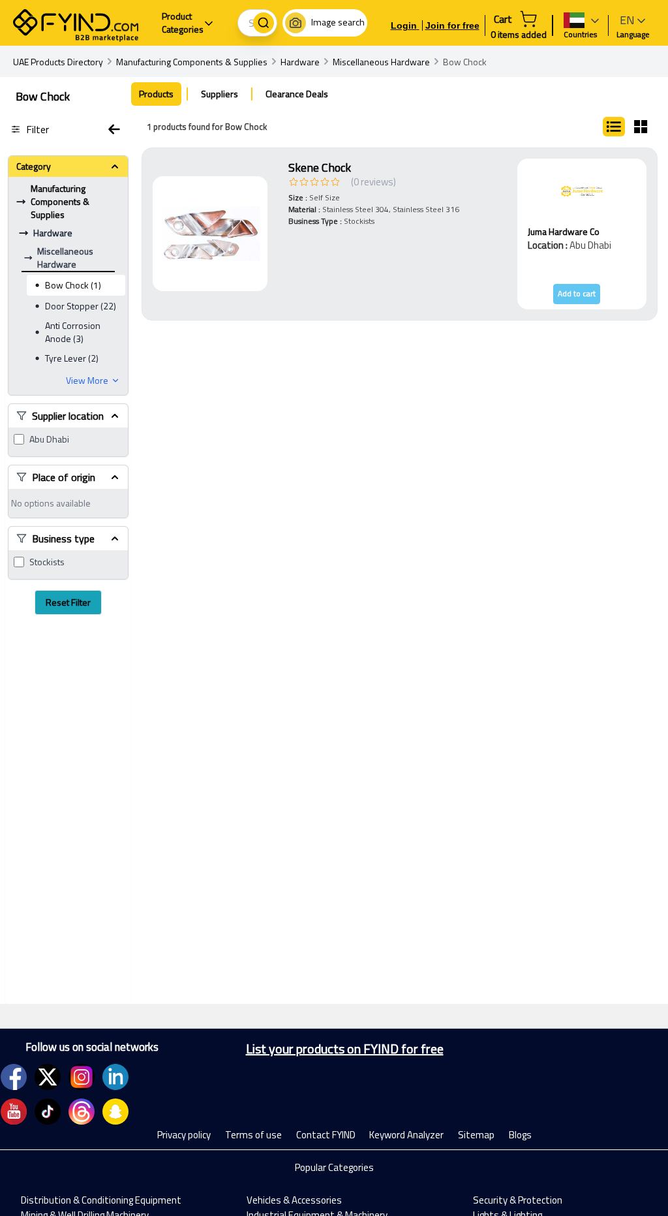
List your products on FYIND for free (345, 1049)
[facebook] (14, 1077)
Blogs (520, 1134)
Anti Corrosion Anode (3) (72, 332)
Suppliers (219, 94)
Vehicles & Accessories (294, 1200)
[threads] (81, 1112)
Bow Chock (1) (73, 285)
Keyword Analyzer (406, 1134)
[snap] (115, 1112)
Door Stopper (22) (80, 306)
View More (87, 380)
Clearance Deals (297, 94)
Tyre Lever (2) (72, 358)
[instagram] (81, 1077)
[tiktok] (48, 1112)
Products (156, 94)
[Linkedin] (115, 1077)
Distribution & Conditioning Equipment (101, 1200)
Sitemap (476, 1134)
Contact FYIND (326, 1134)
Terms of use (253, 1134)
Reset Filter (68, 602)
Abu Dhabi (49, 439)
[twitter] (48, 1077)
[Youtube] (14, 1112)
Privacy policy (184, 1134)
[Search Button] (263, 22)
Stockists (47, 562)
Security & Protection (517, 1200)
